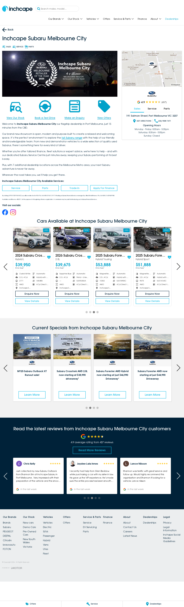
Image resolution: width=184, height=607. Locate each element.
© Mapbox (175, 85)
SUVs (45, 531)
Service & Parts (122, 18)
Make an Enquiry (75, 117)
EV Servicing (90, 527)
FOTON (7, 549)
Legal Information (170, 529)
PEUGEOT (8, 531)
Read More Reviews (92, 450)
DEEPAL (7, 535)
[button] (38, 476)
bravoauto (9, 544)
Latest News (130, 535)
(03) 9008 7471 (164, 121)
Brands (6, 522)
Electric (47, 527)
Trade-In (74, 188)
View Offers (104, 117)
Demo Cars (29, 527)
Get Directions (144, 121)
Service (15, 188)
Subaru (7, 527)
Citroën (7, 540)
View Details (31, 301)
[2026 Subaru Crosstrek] (72, 239)
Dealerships (171, 18)
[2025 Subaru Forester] (112, 239)
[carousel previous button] (6, 266)
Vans (45, 544)
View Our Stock (15, 117)
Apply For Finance (103, 188)
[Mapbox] (129, 84)
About (154, 18)
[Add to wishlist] (49, 257)
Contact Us (129, 527)
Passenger (49, 535)
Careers (127, 531)
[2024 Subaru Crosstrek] (32, 239)
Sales (137, 108)
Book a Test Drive (45, 117)
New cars (28, 522)
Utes (45, 549)
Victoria (27, 546)
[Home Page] (17, 9)
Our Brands (54, 18)
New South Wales (29, 541)
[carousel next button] (178, 266)
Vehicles (91, 18)
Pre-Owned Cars (29, 533)
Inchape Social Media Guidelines (171, 538)
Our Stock (73, 18)
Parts (45, 188)
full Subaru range (72, 137)
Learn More (32, 394)
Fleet (46, 553)
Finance (142, 18)
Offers (106, 18)
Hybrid (46, 540)
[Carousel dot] (87, 312)
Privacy (167, 522)
